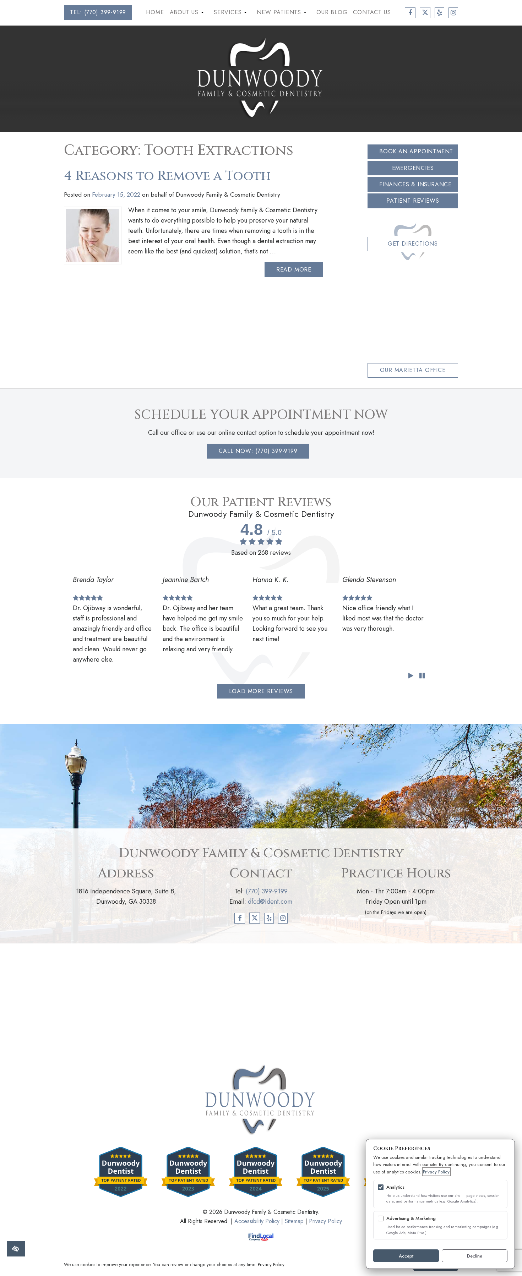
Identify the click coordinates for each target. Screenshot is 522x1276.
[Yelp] (269, 918)
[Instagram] (283, 918)
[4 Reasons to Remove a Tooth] (93, 235)
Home (155, 12)
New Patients (282, 14)
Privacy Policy (325, 1221)
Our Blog (331, 12)
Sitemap (294, 1221)
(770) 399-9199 (267, 891)
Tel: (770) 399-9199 (98, 12)
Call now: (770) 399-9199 (258, 451)
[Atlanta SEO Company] (261, 1236)
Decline (474, 1256)
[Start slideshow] (410, 676)
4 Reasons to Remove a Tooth (167, 176)
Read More (293, 269)
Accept (406, 1256)
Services (231, 14)
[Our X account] (425, 12)
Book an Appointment (416, 151)
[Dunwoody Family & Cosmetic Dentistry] (261, 78)
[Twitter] (254, 918)
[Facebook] (239, 918)
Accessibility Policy (256, 1221)
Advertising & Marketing (411, 1218)
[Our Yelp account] (439, 12)
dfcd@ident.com (270, 901)
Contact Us (372, 12)
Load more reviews (261, 691)
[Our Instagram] (453, 12)
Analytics (395, 1187)
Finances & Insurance (415, 184)
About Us (188, 14)
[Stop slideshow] (421, 676)
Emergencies (413, 168)
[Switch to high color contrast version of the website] (16, 1248)
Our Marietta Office (412, 370)
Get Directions (413, 244)
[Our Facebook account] (410, 12)
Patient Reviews (412, 201)
